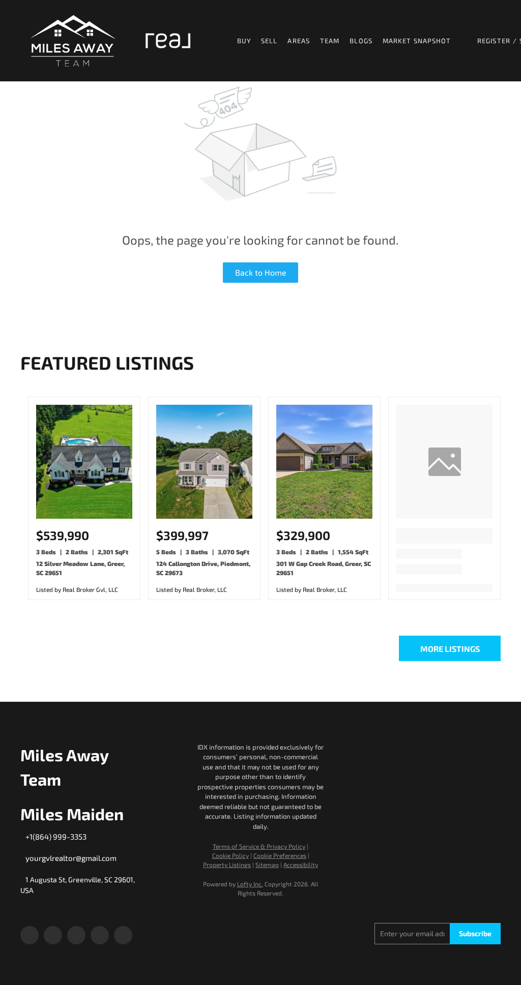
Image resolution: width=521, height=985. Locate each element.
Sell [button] (269, 41)
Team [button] (329, 41)
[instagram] (100, 935)
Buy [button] (244, 41)
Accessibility (300, 864)
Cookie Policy (230, 855)
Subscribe (475, 933)
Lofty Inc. (250, 883)
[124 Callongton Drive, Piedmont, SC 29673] (204, 516)
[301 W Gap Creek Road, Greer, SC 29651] (324, 516)
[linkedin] (53, 935)
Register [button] (493, 41)
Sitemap (267, 864)
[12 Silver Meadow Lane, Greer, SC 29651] (84, 516)
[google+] (123, 935)
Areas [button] (298, 41)
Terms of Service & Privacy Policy (259, 846)
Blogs (361, 41)
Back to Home (260, 272)
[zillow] (76, 935)
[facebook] (29, 935)
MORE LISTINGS (450, 648)
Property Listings (227, 864)
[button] (72, 40)
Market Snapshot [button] (417, 41)
